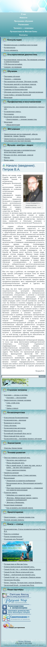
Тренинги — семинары (23, 28)
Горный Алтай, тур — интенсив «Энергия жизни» (22, 569)
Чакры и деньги (12, 408)
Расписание (23, 25)
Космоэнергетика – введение (15, 420)
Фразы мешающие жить (15, 463)
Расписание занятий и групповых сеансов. (20, 84)
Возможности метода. (12, 423)
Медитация (8, 97)
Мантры (7, 157)
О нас (23, 14)
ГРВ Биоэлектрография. (13, 64)
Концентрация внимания (13, 505)
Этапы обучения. (10, 425)
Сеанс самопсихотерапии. (16, 470)
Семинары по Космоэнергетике (16, 89)
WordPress (14, 645)
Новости (23, 18)
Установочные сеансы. (12, 112)
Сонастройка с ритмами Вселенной (17, 95)
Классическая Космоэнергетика (16, 418)
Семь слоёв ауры (13, 403)
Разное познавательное (13, 536)
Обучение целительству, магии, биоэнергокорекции (23, 92)
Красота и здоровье (11, 534)
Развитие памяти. (10, 492)
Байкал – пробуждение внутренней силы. (19, 575)
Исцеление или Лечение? (13, 539)
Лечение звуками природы (14, 520)
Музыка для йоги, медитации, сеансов (18, 155)
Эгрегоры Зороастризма (13, 448)
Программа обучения (23, 21)
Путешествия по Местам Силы (23, 31)
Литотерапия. (9, 114)
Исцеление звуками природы (15, 117)
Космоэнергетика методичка (15, 428)
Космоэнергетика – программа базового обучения (23, 439)
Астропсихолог (9, 47)
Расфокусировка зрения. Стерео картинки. (20, 475)
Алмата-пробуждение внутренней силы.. (19, 567)
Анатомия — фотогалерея (16, 398)
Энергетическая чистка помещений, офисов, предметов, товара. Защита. (21, 135)
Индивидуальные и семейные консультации (20, 45)
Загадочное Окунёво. (12, 580)
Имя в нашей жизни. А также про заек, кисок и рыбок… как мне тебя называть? (24, 466)
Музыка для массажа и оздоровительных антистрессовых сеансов (20, 151)
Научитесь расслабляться (16, 460)
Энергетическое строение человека (17, 400)
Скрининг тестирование (13, 67)
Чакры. (9, 406)
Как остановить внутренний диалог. (19, 508)
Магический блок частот (13, 431)
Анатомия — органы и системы (16, 395)
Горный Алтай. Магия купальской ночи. (19, 572)
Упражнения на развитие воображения (20, 481)
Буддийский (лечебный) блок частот (17, 433)
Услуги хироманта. (11, 50)
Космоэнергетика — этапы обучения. (18, 87)
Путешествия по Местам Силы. (16, 564)
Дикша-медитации (13, 125)
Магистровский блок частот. (14, 436)
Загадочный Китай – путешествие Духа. (19, 585)
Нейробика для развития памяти (18, 495)
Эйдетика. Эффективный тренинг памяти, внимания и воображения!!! (22, 499)
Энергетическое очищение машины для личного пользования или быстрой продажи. (22, 140)
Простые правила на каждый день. (17, 458)
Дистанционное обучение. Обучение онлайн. (21, 82)
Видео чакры (9, 160)
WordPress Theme (25, 645)
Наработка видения (11, 473)
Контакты (23, 35)
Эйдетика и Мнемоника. (15, 502)
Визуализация (9, 478)
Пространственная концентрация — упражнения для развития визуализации (24, 489)
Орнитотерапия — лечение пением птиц (21, 119)
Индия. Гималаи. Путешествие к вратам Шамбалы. (23, 583)
